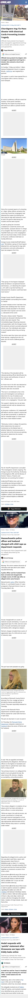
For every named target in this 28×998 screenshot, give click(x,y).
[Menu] (26, 2)
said (2, 244)
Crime (11, 504)
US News (7, 504)
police (12, 582)
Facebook (4, 726)
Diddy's (22, 987)
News (7, 22)
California (9, 71)
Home (2, 22)
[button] (26, 54)
